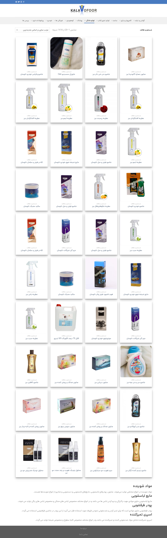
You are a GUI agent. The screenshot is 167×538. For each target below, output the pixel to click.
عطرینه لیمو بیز (66, 118)
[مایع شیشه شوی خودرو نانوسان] (66, 141)
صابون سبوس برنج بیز (66, 426)
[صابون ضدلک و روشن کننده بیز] (66, 361)
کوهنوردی (70, 20)
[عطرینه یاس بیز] (32, 273)
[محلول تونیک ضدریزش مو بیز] (32, 449)
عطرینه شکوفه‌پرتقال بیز (101, 206)
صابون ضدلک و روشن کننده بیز (66, 382)
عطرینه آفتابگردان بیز (136, 118)
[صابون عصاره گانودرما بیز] (136, 53)
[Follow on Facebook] (24, 2)
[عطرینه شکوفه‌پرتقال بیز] (101, 185)
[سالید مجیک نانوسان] (32, 185)
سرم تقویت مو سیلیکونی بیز (101, 470)
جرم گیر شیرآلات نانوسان (66, 250)
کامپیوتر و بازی (126, 20)
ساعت (115, 20)
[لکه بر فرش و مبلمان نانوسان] (32, 141)
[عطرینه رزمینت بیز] (101, 97)
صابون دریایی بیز (101, 382)
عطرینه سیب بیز (136, 250)
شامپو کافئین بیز (31, 382)
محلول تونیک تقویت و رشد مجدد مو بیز (66, 471)
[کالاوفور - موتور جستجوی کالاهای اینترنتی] (83, 10)
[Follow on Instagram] (21, 2)
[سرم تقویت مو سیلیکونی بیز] (101, 449)
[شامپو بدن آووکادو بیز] (136, 405)
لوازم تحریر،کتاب (103, 20)
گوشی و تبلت (140, 20)
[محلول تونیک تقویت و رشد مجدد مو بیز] (66, 449)
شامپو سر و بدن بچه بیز (136, 382)
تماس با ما (83, 534)
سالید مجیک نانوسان (31, 206)
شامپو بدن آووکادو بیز (135, 426)
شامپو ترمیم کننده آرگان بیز (136, 470)
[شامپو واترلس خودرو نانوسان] (32, 53)
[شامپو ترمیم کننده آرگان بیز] (136, 449)
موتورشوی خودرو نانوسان (101, 338)
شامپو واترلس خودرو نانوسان (31, 74)
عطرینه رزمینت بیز (101, 118)
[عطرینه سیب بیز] (136, 229)
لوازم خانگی (90, 20)
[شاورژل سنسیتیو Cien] (66, 53)
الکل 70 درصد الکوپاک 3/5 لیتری (66, 338)
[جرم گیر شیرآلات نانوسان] (66, 229)
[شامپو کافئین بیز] (32, 361)
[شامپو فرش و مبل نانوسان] (101, 141)
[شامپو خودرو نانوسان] (136, 185)
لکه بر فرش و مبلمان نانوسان (32, 162)
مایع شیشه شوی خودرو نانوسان (66, 162)
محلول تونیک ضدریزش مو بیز (31, 470)
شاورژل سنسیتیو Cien (66, 74)
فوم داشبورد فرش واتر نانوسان (101, 294)
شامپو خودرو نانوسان (136, 206)
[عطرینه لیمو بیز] (66, 97)
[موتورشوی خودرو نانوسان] (101, 317)
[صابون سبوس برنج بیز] (66, 405)
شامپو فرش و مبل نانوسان (101, 162)
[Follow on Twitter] (19, 2)
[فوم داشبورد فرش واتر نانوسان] (101, 273)
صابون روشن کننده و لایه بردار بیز (31, 426)
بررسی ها (25, 20)
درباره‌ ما (83, 528)
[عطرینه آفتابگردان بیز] (136, 97)
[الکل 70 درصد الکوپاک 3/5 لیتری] (66, 317)
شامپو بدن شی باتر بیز (101, 74)
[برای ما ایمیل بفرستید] (16, 2)
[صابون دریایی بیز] (101, 361)
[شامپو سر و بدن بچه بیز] (136, 361)
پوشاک (79, 20)
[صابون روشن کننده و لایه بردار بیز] (32, 405)
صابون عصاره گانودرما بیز (136, 74)
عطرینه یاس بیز (32, 294)
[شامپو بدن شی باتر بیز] (101, 53)
